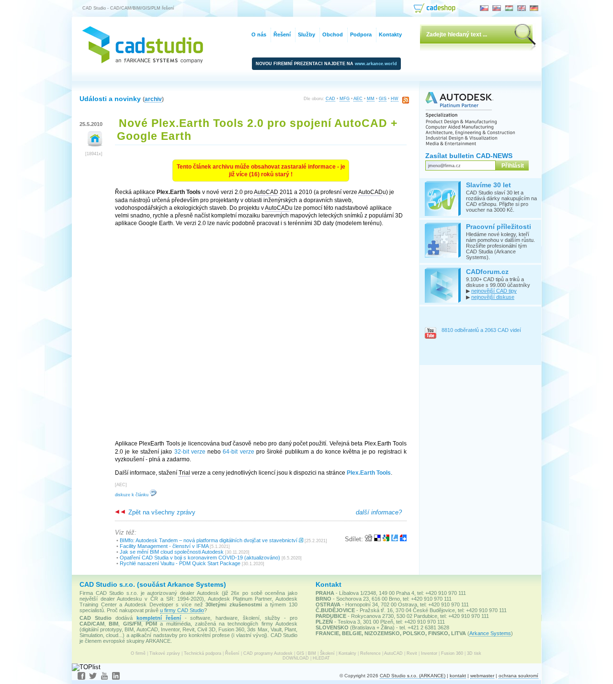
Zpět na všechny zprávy (160, 512)
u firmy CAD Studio (182, 610)
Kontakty (347, 653)
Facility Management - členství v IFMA (164, 546)
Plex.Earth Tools (369, 472)
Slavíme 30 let (488, 185)
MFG (345, 98)
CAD (330, 98)
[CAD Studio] (142, 61)
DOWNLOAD (296, 658)
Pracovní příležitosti (498, 226)
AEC (358, 98)
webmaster (482, 675)
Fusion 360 (452, 653)
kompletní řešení (158, 618)
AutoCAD (393, 653)
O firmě (138, 653)
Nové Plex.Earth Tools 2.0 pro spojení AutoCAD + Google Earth (257, 129)
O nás (258, 34)
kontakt (458, 675)
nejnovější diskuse (492, 297)
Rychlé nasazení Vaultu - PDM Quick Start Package (180, 563)
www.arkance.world (376, 63)
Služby (306, 34)
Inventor (429, 653)
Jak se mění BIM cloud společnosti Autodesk (172, 552)
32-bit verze (189, 451)
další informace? (379, 512)
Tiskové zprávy (164, 653)
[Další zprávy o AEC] (95, 144)
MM (371, 98)
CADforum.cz (487, 271)
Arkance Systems (490, 633)
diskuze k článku (132, 494)
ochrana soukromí (518, 675)
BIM (312, 653)
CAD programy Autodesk (268, 653)
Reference (370, 653)
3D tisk (474, 653)
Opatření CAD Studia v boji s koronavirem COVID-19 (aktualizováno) (200, 557)
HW (394, 98)
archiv (153, 99)
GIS (382, 98)
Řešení (232, 653)
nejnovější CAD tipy (494, 291)
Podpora (361, 34)
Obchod (332, 34)
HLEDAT (321, 658)
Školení (327, 653)
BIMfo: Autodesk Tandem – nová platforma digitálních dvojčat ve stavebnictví (208, 540)
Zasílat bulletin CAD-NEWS (468, 156)
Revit (412, 653)
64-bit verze (238, 451)
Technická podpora (202, 653)
